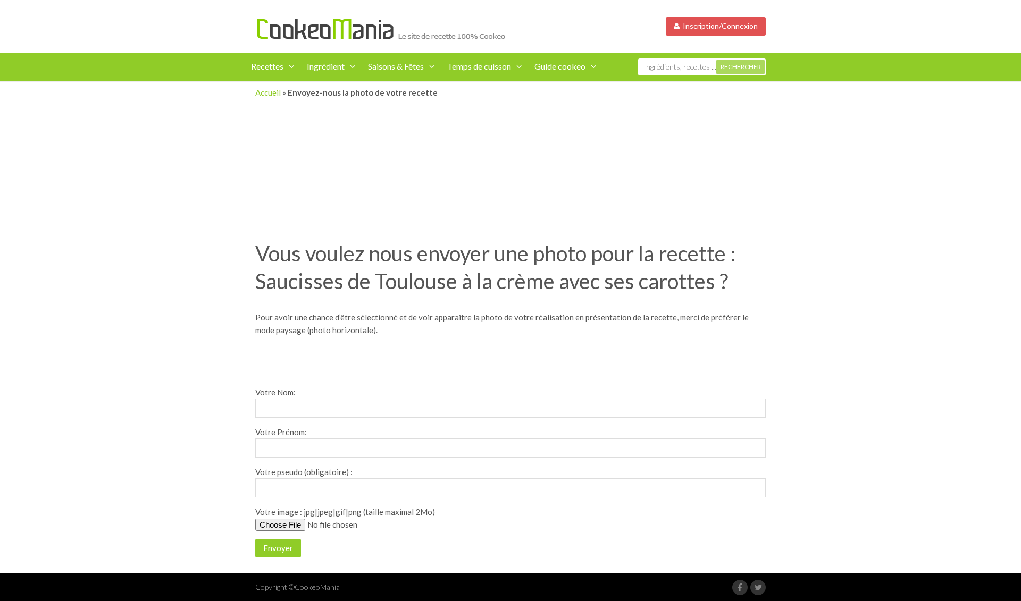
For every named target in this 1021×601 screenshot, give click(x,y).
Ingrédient (326, 66)
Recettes (267, 66)
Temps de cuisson (479, 66)
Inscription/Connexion (719, 25)
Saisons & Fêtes (396, 66)
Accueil (268, 92)
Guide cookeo (559, 66)
